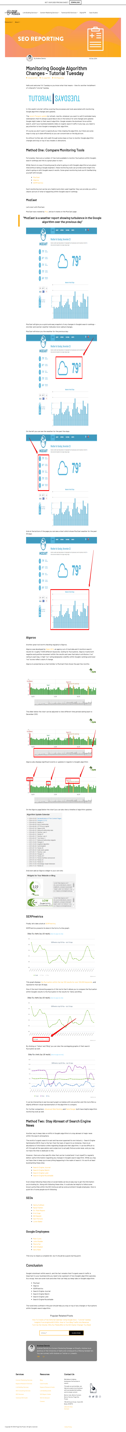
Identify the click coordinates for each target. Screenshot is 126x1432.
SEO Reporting (59, 78)
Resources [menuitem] (8, 22)
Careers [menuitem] (42, 1401)
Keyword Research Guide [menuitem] (47, 1387)
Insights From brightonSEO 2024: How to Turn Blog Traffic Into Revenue (61, 1322)
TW (38, 1356)
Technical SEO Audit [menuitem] (22, 1398)
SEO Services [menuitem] (20, 1394)
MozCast (36, 177)
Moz (46, 211)
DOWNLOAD (75, 2)
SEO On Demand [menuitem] (45, 1398)
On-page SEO (46, 78)
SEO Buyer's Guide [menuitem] (45, 1394)
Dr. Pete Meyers (39, 1210)
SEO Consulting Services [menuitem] (23, 1391)
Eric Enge (36, 1213)
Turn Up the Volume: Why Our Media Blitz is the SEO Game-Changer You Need (61, 1325)
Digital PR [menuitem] (83, 12)
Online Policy (68, 1427)
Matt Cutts (37, 1239)
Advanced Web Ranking (53, 1109)
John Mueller (38, 1241)
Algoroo (36, 180)
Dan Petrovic (38, 1219)
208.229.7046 (68, 1407)
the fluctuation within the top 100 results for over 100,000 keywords (66, 982)
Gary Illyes (37, 1249)
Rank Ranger (71, 1109)
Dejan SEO (50, 649)
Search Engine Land (40, 1173)
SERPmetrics (38, 183)
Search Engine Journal (41, 1167)
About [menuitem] (17, 22)
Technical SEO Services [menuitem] (68, 12)
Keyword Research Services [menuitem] (24, 1383)
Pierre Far (37, 1244)
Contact (66, 1409)
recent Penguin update (38, 116)
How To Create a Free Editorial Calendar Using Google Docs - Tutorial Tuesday (61, 1320)
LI (43, 1356)
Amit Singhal (38, 1247)
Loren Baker (37, 1221)
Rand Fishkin (38, 1208)
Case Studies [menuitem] (93, 12)
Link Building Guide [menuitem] (45, 1391)
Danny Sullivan (38, 1205)
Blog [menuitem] (41, 1380)
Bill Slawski (37, 1216)
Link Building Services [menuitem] (30, 12)
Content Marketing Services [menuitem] (49, 12)
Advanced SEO (33, 78)
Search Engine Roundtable (43, 1175)
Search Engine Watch (41, 1170)
